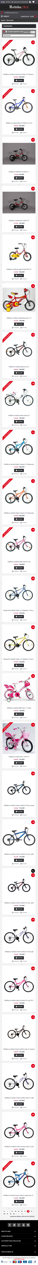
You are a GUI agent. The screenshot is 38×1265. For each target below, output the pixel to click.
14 (15, 1211)
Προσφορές (10, 20)
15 (18, 1211)
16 (21, 1211)
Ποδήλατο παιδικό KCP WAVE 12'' (19, 172)
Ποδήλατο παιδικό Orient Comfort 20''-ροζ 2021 (19, 1000)
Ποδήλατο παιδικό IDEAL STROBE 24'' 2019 (19, 123)
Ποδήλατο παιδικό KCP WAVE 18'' (19, 220)
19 (31, 1211)
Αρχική (3, 20)
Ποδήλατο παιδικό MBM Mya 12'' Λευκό (19, 708)
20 (4, 1213)
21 (7, 1213)
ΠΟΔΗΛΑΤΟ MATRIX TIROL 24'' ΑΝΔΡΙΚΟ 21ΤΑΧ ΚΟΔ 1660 (19, 659)
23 (14, 1213)
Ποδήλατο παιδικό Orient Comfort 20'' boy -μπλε (19, 854)
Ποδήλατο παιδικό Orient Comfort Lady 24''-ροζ (19, 1146)
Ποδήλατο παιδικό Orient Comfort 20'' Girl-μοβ (19, 951)
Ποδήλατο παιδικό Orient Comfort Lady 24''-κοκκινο (19, 1049)
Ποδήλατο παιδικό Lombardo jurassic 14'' (19, 318)
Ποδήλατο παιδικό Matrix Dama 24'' (19, 415)
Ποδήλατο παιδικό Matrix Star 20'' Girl (19, 562)
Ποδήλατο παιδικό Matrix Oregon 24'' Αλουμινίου (19, 464)
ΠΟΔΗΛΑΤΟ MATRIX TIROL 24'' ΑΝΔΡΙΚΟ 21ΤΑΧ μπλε (19, 610)
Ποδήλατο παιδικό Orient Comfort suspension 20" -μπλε (19, 1195)
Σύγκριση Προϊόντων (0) (15, 31)
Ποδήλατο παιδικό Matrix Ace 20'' (19, 367)
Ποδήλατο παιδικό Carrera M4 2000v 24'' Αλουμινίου (19, 74)
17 (25, 1211)
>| (21, 1213)
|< (4, 1211)
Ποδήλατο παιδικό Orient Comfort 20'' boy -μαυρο (19, 805)
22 (10, 1213)
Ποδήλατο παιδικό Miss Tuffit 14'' (19, 756)
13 (12, 1211)
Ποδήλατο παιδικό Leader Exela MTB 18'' (19, 269)
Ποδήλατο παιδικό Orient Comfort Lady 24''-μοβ (19, 1098)
